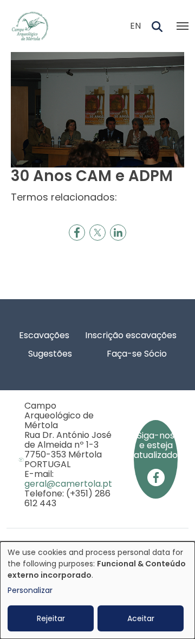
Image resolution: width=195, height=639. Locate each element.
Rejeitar (51, 618)
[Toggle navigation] (182, 26)
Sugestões (50, 353)
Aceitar (140, 618)
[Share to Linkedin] (118, 232)
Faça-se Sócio (137, 353)
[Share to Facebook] (77, 232)
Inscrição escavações (131, 335)
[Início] (34, 26)
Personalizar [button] (30, 590)
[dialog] (97, 590)
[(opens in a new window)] (156, 476)
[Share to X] (97, 232)
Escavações (44, 335)
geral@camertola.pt (68, 483)
